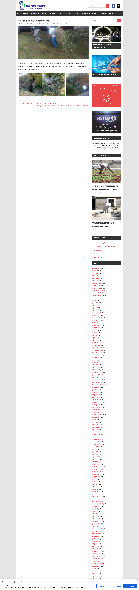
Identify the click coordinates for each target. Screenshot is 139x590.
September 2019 (97, 474)
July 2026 (95, 271)
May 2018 (95, 514)
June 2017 (95, 541)
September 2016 (97, 563)
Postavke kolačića (104, 586)
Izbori (94, 14)
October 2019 (96, 472)
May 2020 (95, 454)
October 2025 (96, 293)
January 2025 (96, 315)
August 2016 (96, 566)
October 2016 (96, 561)
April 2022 (95, 397)
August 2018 (96, 506)
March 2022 (96, 400)
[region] (69, 584)
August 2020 (96, 447)
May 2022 (95, 395)
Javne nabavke (86, 14)
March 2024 (96, 340)
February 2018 (96, 521)
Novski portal (97, 257)
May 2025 (95, 305)
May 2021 (95, 424)
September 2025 (97, 295)
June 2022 (95, 392)
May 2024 (95, 335)
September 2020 (97, 444)
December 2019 (97, 467)
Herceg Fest (97, 250)
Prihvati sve (130, 586)
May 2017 (95, 544)
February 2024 (96, 342)
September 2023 (97, 355)
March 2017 (96, 549)
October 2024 (96, 323)
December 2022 (97, 377)
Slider (66, 23)
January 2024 (96, 345)
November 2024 (97, 320)
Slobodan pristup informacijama (105, 75)
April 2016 (95, 576)
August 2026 (96, 268)
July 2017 (95, 539)
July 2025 (95, 300)
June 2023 (95, 362)
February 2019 (96, 491)
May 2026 (95, 275)
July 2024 (95, 330)
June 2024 (95, 333)
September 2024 (97, 325)
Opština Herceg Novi (100, 243)
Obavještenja (56, 23)
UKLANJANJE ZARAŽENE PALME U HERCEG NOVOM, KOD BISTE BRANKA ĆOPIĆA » (62, 106)
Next (86, 84)
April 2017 (95, 546)
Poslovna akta (34, 14)
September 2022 (97, 385)
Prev (21, 84)
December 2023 (97, 347)
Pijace (68, 14)
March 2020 (96, 459)
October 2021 (96, 412)
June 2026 (95, 273)
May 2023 (95, 365)
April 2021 (95, 427)
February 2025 (96, 313)
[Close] (137, 579)
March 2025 (96, 310)
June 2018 (95, 511)
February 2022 (96, 402)
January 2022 (96, 405)
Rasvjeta (43, 14)
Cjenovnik (103, 14)
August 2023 (96, 357)
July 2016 (95, 568)
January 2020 (96, 464)
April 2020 (95, 457)
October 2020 (96, 442)
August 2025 (96, 298)
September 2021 (97, 414)
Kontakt (110, 14)
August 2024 (96, 328)
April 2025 (95, 308)
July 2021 (95, 419)
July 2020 (95, 449)
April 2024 (95, 338)
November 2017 (97, 529)
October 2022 (96, 382)
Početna (19, 14)
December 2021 (97, 407)
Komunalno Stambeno (42, 23)
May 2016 (95, 573)
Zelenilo (52, 14)
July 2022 (95, 390)
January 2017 (96, 553)
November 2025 (97, 290)
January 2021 (96, 434)
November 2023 (97, 350)
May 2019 (95, 484)
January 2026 (96, 285)
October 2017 (96, 531)
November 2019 (97, 469)
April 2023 (95, 367)
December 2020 (97, 437)
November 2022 (97, 380)
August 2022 (96, 387)
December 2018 (97, 496)
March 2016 (96, 578)
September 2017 (97, 534)
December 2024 (97, 318)
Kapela (76, 14)
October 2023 (96, 352)
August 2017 (96, 536)
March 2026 (96, 280)
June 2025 (95, 303)
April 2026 (95, 278)
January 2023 (96, 375)
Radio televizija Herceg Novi (102, 253)
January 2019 (96, 494)
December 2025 (97, 288)
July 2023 (95, 360)
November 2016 (97, 558)
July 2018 (95, 509)
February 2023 (96, 372)
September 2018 (97, 504)
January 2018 (96, 524)
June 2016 (95, 571)
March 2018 (96, 519)
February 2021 (96, 432)
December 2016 (97, 556)
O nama (25, 14)
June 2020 (95, 452)
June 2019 (95, 481)
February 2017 (96, 551)
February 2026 (96, 283)
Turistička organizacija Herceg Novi (104, 246)
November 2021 (97, 410)
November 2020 (97, 439)
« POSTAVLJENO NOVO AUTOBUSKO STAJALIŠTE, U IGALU (37, 103)
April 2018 (95, 516)
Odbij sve (118, 586)
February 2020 (96, 462)
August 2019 (96, 477)
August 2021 (96, 417)
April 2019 (95, 486)
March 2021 (96, 429)
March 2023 (96, 370)
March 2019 (96, 489)
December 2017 (97, 526)
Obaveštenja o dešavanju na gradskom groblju (103, 46)
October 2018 (96, 501)
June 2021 (95, 422)
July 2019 (95, 479)
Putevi (61, 14)
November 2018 (97, 499)
